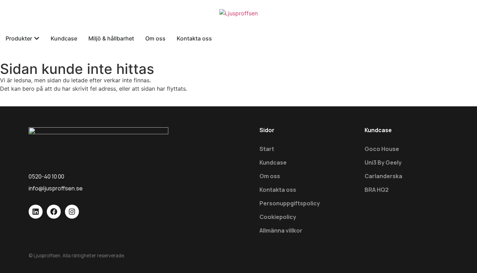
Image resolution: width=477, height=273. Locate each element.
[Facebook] (54, 212)
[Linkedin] (36, 212)
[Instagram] (72, 212)
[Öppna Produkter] (36, 38)
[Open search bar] (238, 29)
